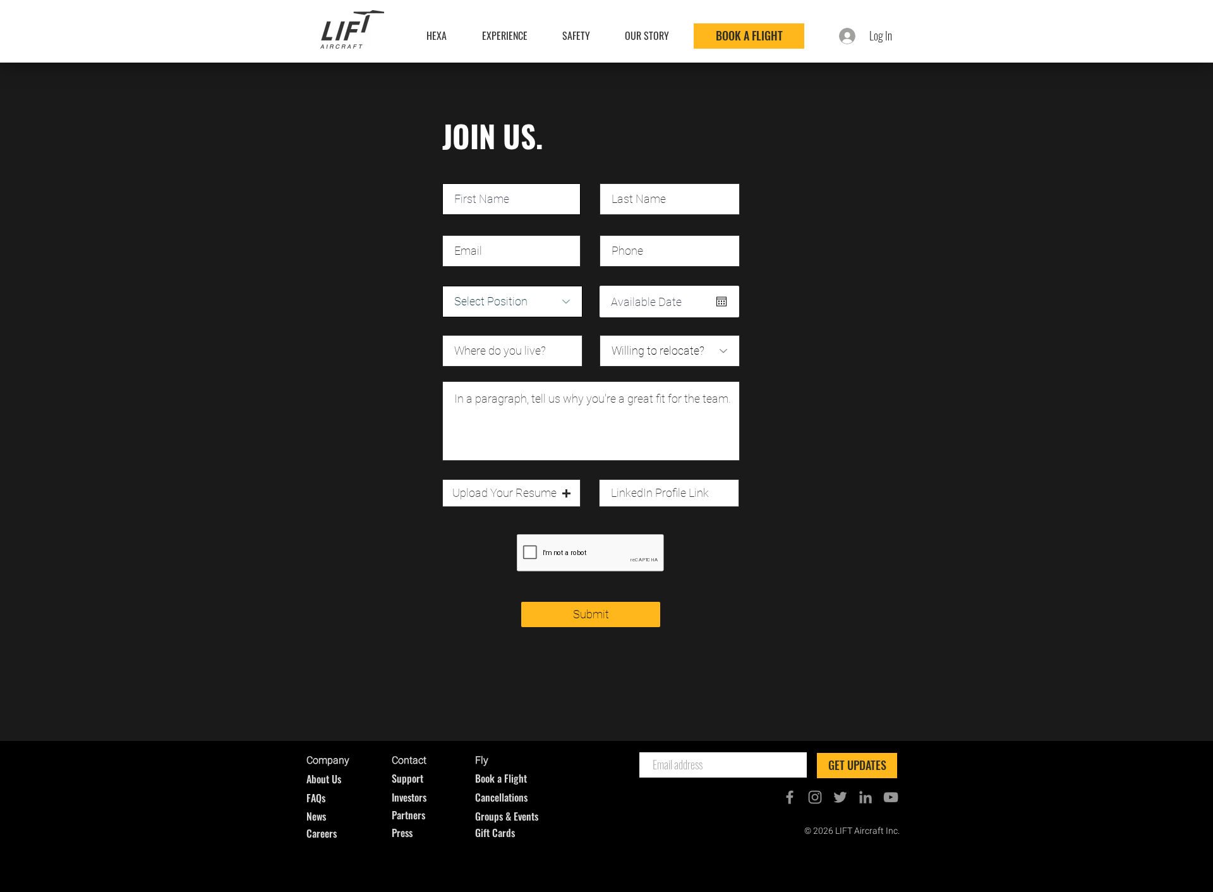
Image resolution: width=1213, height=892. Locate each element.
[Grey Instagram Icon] (815, 797)
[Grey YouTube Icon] (891, 797)
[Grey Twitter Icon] (840, 797)
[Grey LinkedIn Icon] (865, 797)
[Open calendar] (721, 301)
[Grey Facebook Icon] (790, 797)
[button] (511, 493)
